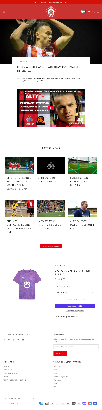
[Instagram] (13, 339)
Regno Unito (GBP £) (14, 398)
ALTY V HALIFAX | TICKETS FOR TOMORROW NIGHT (51, 2)
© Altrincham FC (11, 404)
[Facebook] (64, 286)
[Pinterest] (69, 286)
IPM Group (57, 380)
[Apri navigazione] (4, 11)
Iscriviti (60, 353)
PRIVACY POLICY (9, 370)
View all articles (51, 246)
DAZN (55, 373)
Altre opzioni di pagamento (75, 311)
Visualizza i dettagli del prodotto (66, 317)
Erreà (55, 370)
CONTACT (6, 366)
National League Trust (60, 377)
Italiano (32, 398)
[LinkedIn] (23, 339)
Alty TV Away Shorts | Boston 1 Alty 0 (49, 225)
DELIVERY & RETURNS (10, 373)
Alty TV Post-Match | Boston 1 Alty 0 (82, 225)
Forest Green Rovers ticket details (79, 181)
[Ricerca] (94, 12)
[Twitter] (67, 286)
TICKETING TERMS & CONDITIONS (14, 380)
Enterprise (56, 366)
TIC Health (56, 387)
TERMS (5, 377)
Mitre (55, 383)
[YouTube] (18, 339)
